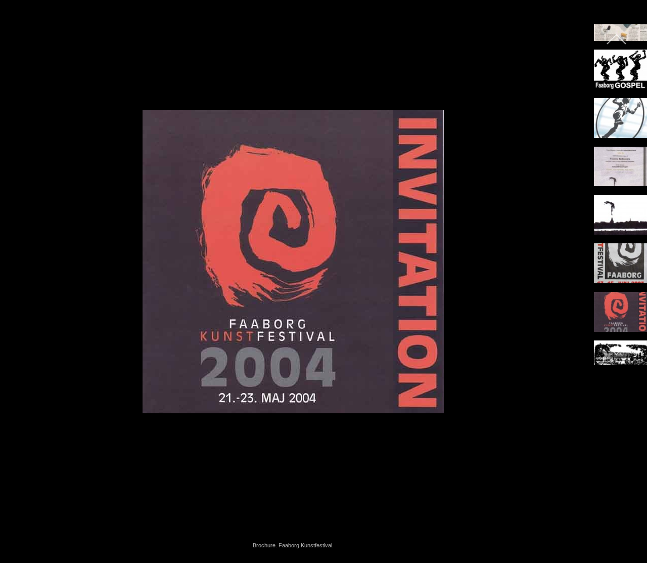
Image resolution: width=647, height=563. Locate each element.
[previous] (17, 266)
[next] (568, 266)
